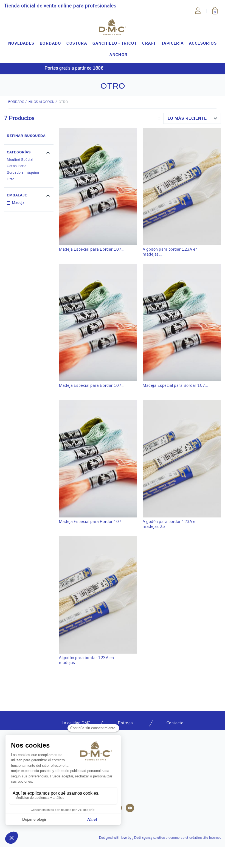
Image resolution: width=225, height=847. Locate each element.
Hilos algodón (41, 102)
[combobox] (192, 118)
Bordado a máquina (23, 172)
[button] (29, 153)
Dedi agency (143, 838)
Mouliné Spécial (20, 160)
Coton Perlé (17, 166)
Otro (10, 179)
